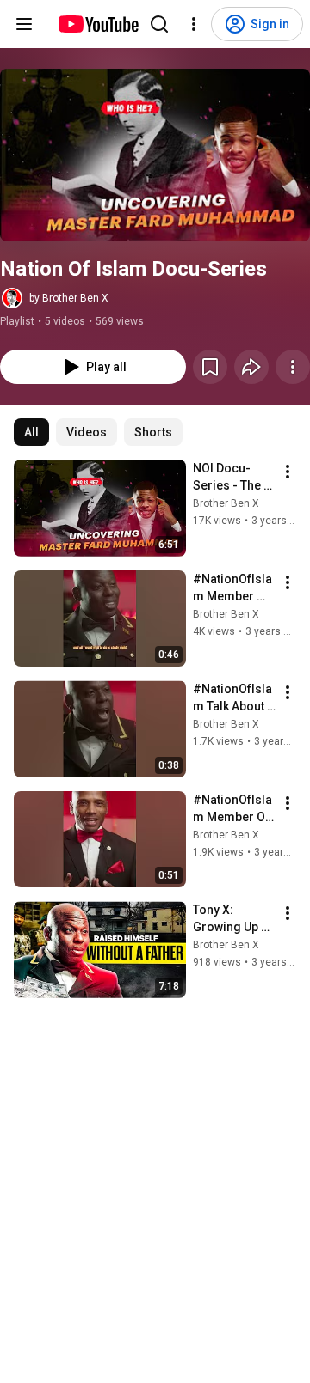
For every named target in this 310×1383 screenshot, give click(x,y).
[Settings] (193, 24)
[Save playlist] (210, 367)
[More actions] (293, 367)
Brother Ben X (226, 503)
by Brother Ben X (68, 298)
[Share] (251, 367)
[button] (155, 155)
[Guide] (24, 24)
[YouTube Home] (98, 24)
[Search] (159, 24)
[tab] (31, 432)
